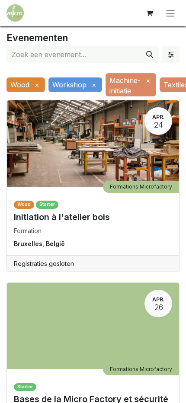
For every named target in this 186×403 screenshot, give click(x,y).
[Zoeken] (150, 54)
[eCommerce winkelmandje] (149, 13)
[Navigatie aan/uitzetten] (170, 12)
